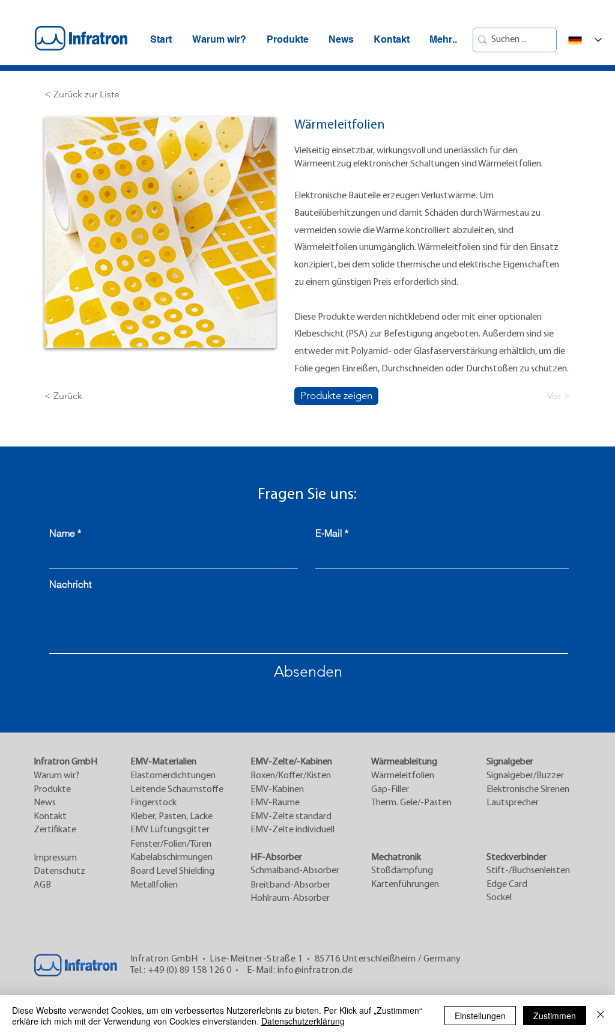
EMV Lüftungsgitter (170, 830)
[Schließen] (600, 1015)
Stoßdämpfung (402, 871)
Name (62, 533)
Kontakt (50, 816)
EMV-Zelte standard (291, 816)
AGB (42, 885)
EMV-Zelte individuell (292, 830)
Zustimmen (554, 1016)
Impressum (55, 858)
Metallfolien (154, 885)
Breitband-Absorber (290, 885)
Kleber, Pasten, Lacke (171, 816)
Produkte (52, 789)
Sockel (499, 898)
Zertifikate (55, 830)
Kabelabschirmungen (171, 857)
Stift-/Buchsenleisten (528, 871)
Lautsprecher (512, 803)
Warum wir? (56, 776)
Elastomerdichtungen (173, 776)
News (45, 803)
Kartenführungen (405, 884)
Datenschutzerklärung (303, 1021)
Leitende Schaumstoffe (176, 789)
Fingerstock (153, 803)
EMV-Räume (275, 803)
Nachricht (70, 584)
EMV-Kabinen (277, 789)
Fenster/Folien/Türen (170, 844)
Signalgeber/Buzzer (525, 776)
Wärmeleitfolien (402, 776)
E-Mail (328, 533)
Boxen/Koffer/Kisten (290, 776)
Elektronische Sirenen (527, 789)
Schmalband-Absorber (294, 871)
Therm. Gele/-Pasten (411, 803)
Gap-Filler (390, 789)
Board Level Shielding (172, 871)
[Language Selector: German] (585, 39)
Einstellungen (480, 1016)
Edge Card (506, 884)
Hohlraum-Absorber (290, 898)
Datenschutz (59, 871)
